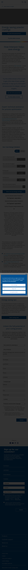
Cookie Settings (14, 285)
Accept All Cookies (14, 292)
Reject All (14, 288)
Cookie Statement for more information (12, 281)
